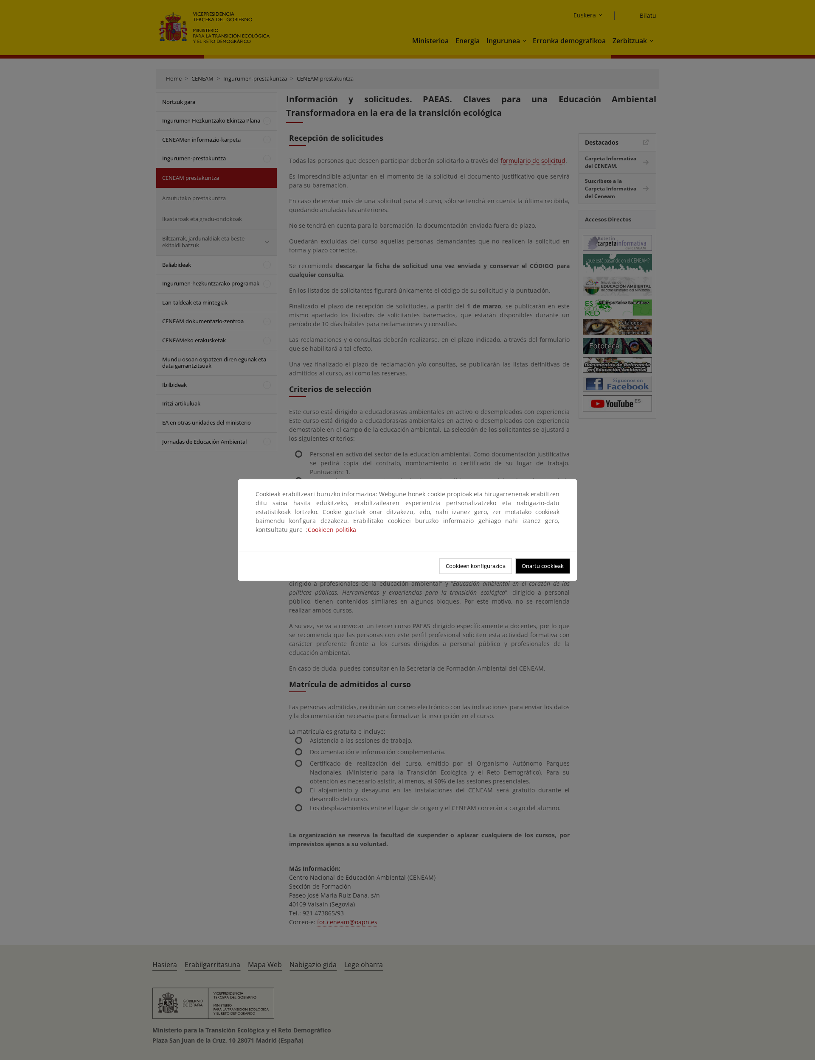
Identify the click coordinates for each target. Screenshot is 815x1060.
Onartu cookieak (543, 566)
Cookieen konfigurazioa (476, 566)
